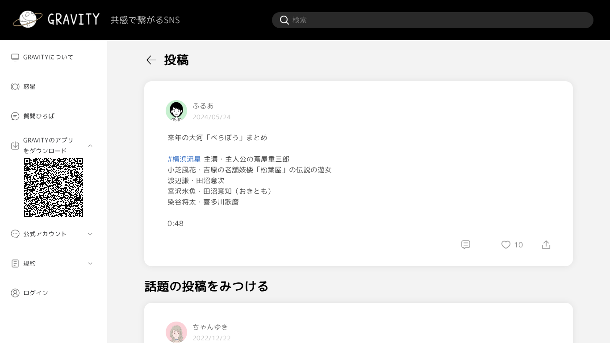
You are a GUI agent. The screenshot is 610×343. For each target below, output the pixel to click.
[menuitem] (53, 57)
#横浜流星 (184, 159)
